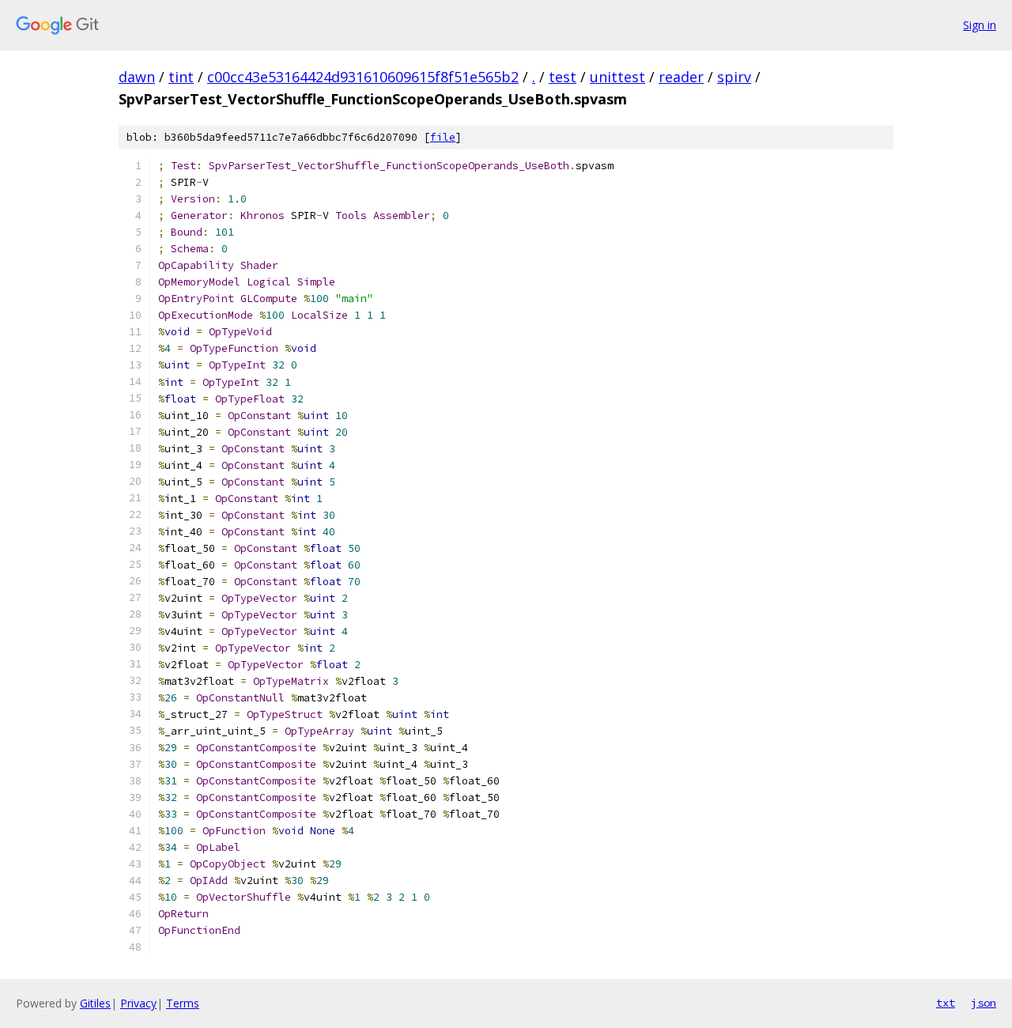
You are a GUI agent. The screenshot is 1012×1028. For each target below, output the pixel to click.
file (442, 137)
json (983, 1003)
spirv (734, 76)
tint (181, 76)
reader (681, 76)
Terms (182, 1003)
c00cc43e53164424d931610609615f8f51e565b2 (363, 76)
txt (945, 1003)
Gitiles (95, 1003)
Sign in (979, 24)
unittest (617, 76)
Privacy (138, 1003)
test (562, 76)
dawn (137, 76)
